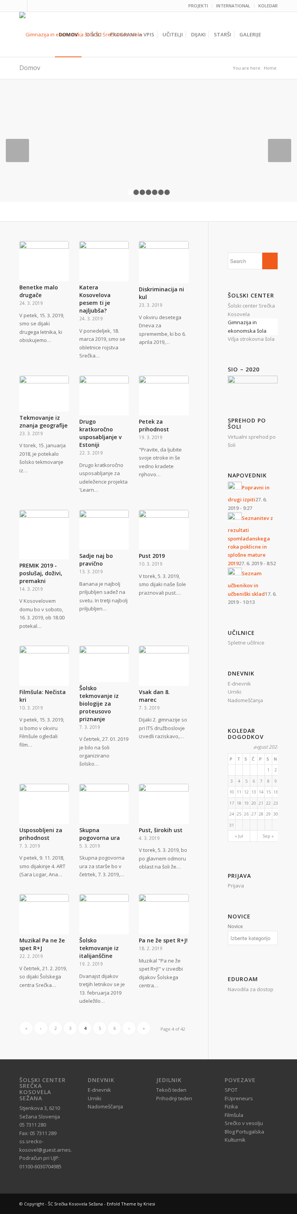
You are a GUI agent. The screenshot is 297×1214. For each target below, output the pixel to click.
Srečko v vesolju (244, 1123)
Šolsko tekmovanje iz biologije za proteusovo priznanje (99, 703)
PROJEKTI (198, 6)
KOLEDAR (268, 6)
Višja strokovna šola (251, 338)
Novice (235, 926)
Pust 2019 (152, 555)
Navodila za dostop (250, 989)
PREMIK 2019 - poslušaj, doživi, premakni (40, 573)
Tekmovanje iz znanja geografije (43, 421)
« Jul (239, 836)
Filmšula (234, 1114)
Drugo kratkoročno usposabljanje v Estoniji (100, 433)
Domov (29, 67)
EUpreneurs (239, 1098)
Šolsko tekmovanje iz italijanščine (99, 948)
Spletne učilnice (246, 642)
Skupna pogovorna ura (99, 833)
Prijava (236, 885)
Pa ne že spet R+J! (163, 940)
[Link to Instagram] (33, 6)
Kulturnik (235, 1139)
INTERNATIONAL (233, 6)
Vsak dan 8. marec (154, 695)
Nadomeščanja (245, 700)
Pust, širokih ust (161, 830)
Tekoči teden (171, 1089)
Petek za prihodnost (154, 425)
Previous (17, 150)
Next (279, 150)
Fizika (231, 1106)
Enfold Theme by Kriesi (131, 1204)
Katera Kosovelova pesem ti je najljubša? (95, 299)
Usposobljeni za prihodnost (40, 833)
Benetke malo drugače (38, 291)
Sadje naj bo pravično (96, 559)
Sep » (268, 836)
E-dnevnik (239, 683)
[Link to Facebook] (21, 6)
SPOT (231, 1089)
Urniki (234, 691)
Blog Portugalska (244, 1131)
